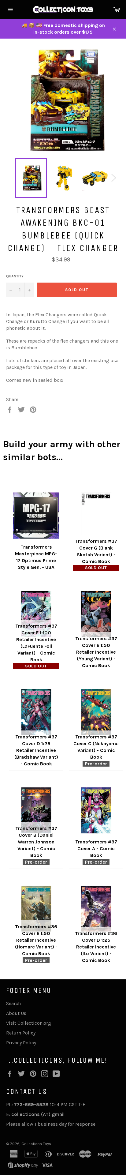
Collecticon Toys (36, 1143)
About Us (16, 1013)
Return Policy (20, 1033)
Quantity (15, 276)
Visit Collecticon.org (28, 1023)
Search (13, 1003)
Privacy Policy (21, 1042)
